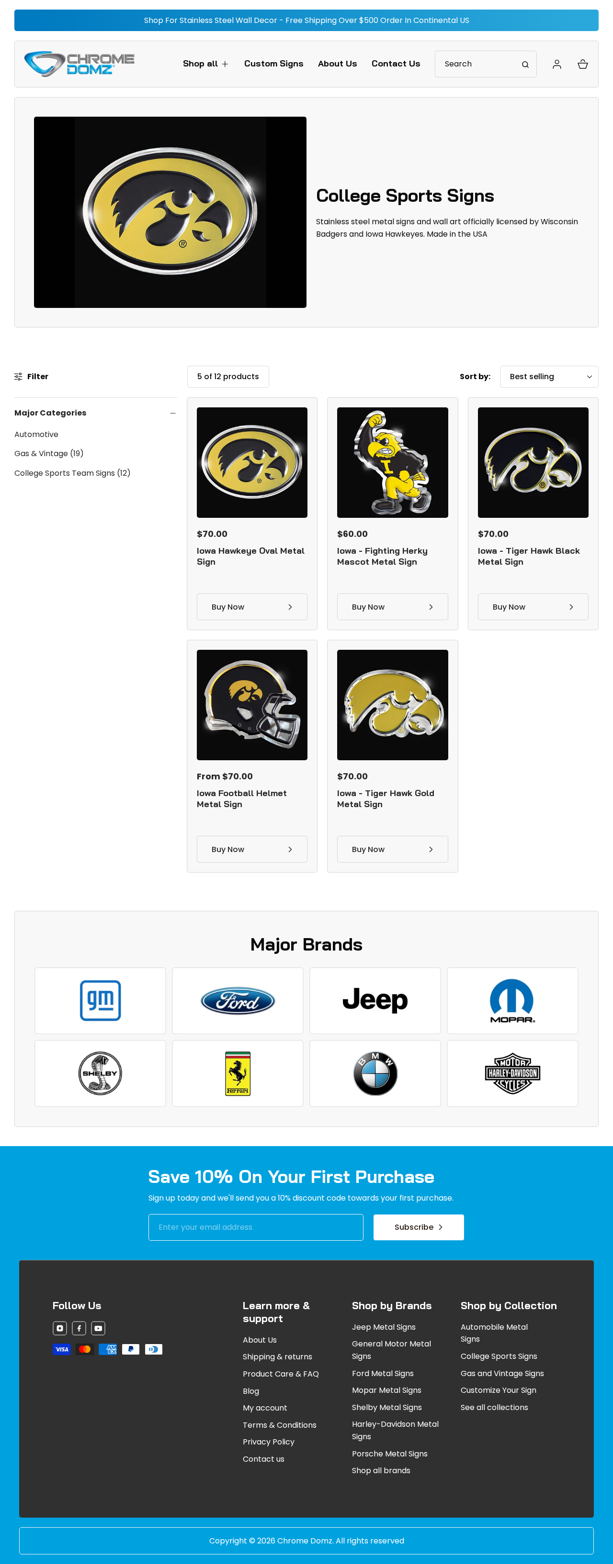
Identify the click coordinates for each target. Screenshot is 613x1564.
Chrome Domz (304, 1540)
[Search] (525, 64)
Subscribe (414, 1227)
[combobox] (486, 64)
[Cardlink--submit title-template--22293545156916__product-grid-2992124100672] (252, 462)
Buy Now (228, 607)
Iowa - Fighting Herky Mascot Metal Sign (382, 556)
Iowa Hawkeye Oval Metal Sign (251, 556)
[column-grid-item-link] (100, 1000)
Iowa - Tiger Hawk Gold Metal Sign (385, 798)
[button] (206, 63)
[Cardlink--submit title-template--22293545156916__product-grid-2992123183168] (392, 462)
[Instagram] (60, 1330)
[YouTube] (98, 1330)
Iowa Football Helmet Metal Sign (242, 798)
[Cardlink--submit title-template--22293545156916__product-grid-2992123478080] (533, 462)
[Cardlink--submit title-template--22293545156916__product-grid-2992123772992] (252, 705)
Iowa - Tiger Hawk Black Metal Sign (529, 556)
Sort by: (475, 376)
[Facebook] (79, 1330)
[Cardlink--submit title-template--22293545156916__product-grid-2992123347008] (392, 705)
